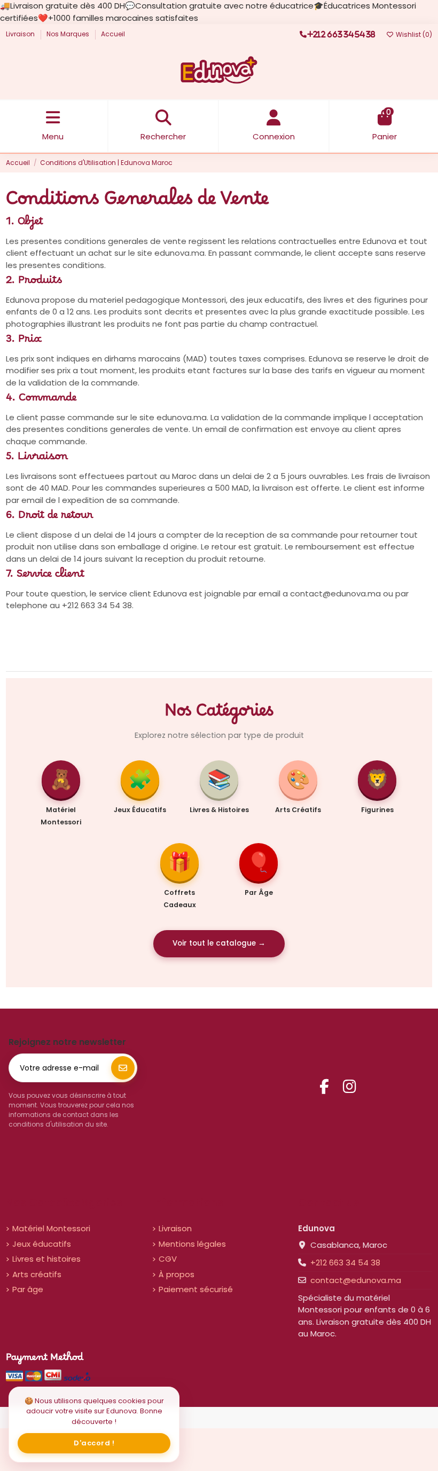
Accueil (113, 33)
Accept (94, 1443)
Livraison (21, 33)
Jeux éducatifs (41, 1243)
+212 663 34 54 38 (345, 1262)
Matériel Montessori (51, 1228)
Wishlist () (413, 34)
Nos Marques (68, 33)
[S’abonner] (123, 1068)
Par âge (27, 1289)
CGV (168, 1258)
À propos (176, 1274)
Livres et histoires (46, 1258)
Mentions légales (192, 1243)
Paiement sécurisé (196, 1289)
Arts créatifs (36, 1274)
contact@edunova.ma (355, 1280)
